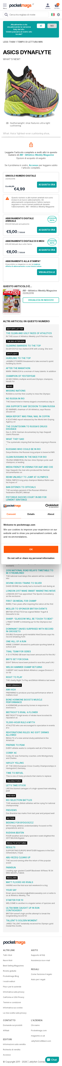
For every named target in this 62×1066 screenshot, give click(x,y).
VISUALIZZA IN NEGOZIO (41, 300)
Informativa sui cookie (13, 1008)
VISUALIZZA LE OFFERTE (47, 273)
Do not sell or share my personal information (31, 558)
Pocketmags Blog (11, 976)
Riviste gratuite (9, 971)
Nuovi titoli (7, 960)
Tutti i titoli (7, 955)
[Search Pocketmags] (6, 15)
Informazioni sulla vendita (14, 1044)
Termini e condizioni (12, 1002)
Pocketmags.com (39, 1030)
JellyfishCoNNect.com (41, 1041)
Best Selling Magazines (13, 966)
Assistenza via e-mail (40, 960)
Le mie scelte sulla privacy (14, 1013)
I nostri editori (9, 981)
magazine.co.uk (38, 1036)
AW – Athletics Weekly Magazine (37, 155)
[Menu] (5, 5)
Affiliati (6, 1030)
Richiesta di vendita (11, 1049)
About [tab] (51, 514)
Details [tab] (31, 514)
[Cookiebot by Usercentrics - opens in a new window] (45, 506)
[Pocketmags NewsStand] (19, 6)
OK (31, 549)
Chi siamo (35, 1025)
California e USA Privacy (13, 997)
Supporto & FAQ (38, 955)
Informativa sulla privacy (13, 992)
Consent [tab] (11, 514)
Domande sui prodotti (12, 1025)
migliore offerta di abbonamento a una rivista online (23, 265)
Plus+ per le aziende (12, 987)
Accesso (33, 165)
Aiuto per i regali (38, 979)
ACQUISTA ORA (47, 184)
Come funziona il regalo (41, 974)
